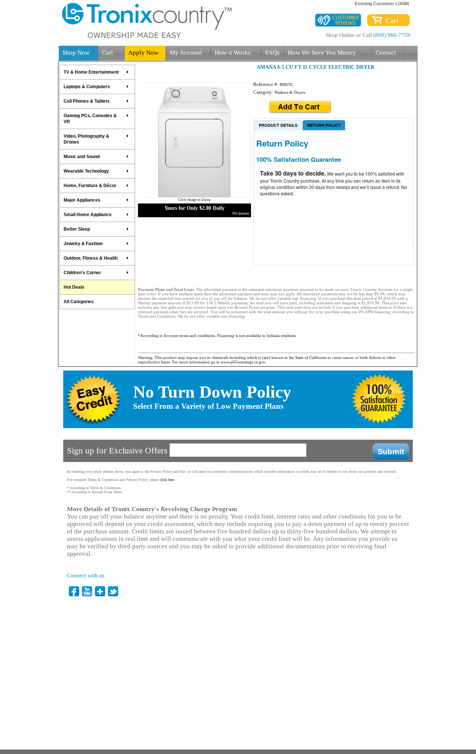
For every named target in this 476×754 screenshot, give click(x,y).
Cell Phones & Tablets (87, 101)
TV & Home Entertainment (91, 72)
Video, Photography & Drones (86, 139)
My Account (186, 52)
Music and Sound (82, 156)
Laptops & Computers (87, 86)
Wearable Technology (86, 171)
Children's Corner (82, 272)
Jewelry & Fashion (83, 243)
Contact (386, 52)
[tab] (278, 125)
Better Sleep (77, 229)
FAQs (272, 52)
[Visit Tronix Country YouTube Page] (87, 591)
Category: (263, 92)
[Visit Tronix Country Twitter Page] (113, 591)
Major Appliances (82, 200)
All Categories (79, 301)
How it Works (233, 52)
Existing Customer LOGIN (382, 3)
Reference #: (266, 84)
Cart (390, 20)
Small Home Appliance (88, 214)
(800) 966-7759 (391, 35)
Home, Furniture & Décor (90, 185)
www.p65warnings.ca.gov (243, 362)
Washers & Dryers (289, 92)
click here (167, 480)
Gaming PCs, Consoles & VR (90, 118)
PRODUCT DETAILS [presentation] (278, 125)
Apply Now (143, 52)
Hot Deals (74, 287)
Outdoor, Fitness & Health (91, 258)
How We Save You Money (322, 52)
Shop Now (76, 52)
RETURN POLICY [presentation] (324, 125)
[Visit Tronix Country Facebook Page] (74, 591)
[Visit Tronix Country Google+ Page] (100, 591)
